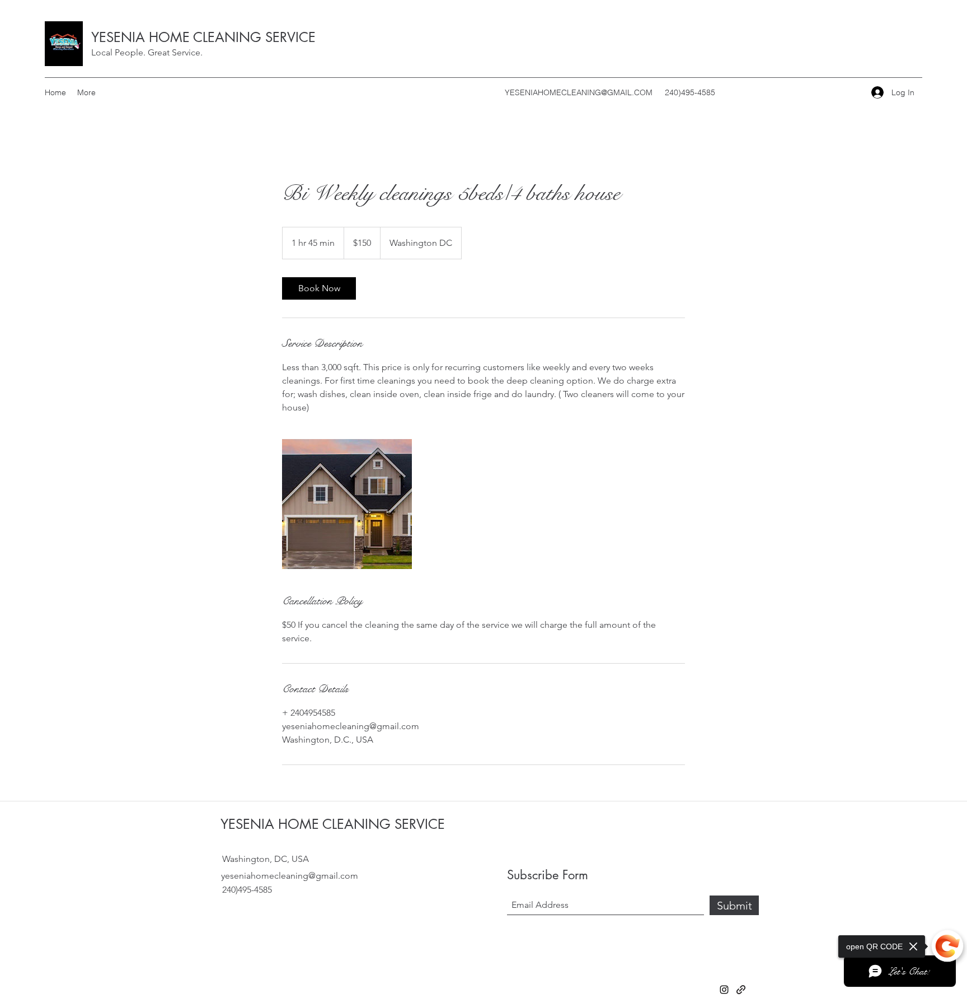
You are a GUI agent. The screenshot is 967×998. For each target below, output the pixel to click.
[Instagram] (724, 989)
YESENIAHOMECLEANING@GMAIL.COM (579, 92)
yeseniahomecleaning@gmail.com (289, 875)
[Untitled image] (347, 504)
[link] (319, 288)
